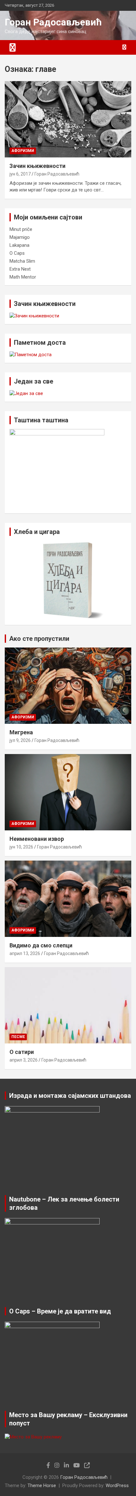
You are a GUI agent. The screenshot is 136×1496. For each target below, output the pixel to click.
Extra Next (20, 269)
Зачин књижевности (37, 166)
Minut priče (20, 229)
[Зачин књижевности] (68, 119)
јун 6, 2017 (20, 174)
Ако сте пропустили (39, 638)
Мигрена (21, 732)
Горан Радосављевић (53, 22)
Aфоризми (22, 151)
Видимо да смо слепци (40, 945)
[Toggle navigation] (13, 47)
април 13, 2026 (24, 953)
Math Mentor (22, 277)
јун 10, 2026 (21, 846)
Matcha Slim (22, 261)
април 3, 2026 (23, 1060)
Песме (18, 1037)
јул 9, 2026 (20, 740)
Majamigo (19, 237)
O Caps (17, 253)
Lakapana (19, 245)
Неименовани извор (36, 838)
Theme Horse (42, 1485)
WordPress (117, 1485)
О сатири (21, 1052)
